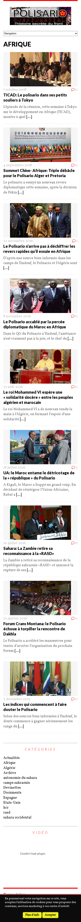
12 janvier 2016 (15, 618)
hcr (6, 807)
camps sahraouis (16, 782)
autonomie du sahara (20, 777)
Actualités (11, 758)
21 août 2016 (13, 387)
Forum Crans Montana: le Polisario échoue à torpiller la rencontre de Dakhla (34, 628)
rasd (6, 812)
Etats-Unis (11, 802)
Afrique (9, 762)
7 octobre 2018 (14, 89)
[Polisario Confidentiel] (40, 16)
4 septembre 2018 (17, 165)
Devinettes (12, 787)
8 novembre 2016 (17, 316)
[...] (29, 117)
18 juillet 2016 (14, 467)
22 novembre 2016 (18, 241)
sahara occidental (17, 817)
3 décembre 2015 (16, 699)
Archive (9, 773)
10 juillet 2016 (14, 543)
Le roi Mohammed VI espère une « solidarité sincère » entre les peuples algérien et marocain (38, 397)
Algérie (9, 768)
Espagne (10, 797)
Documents (12, 792)
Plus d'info (32, 915)
